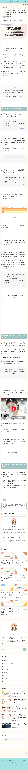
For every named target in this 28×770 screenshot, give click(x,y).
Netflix (5, 660)
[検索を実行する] (24, 649)
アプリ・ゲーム (8, 663)
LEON (23, 184)
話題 (5, 678)
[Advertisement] (14, 314)
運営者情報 (14, 762)
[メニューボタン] (1, 1)
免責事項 (24, 760)
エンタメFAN (14, 1)
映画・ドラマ (7, 675)
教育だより (14, 217)
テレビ (6, 669)
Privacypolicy (11, 760)
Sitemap (6, 760)
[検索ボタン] (26, 1)
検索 (26, 753)
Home (3, 760)
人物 (4, 16)
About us (20, 760)
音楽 (5, 681)
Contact (16, 760)
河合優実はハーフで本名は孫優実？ (14, 90)
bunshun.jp (23, 128)
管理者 (14, 526)
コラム (6, 666)
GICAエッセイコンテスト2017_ (15, 236)
